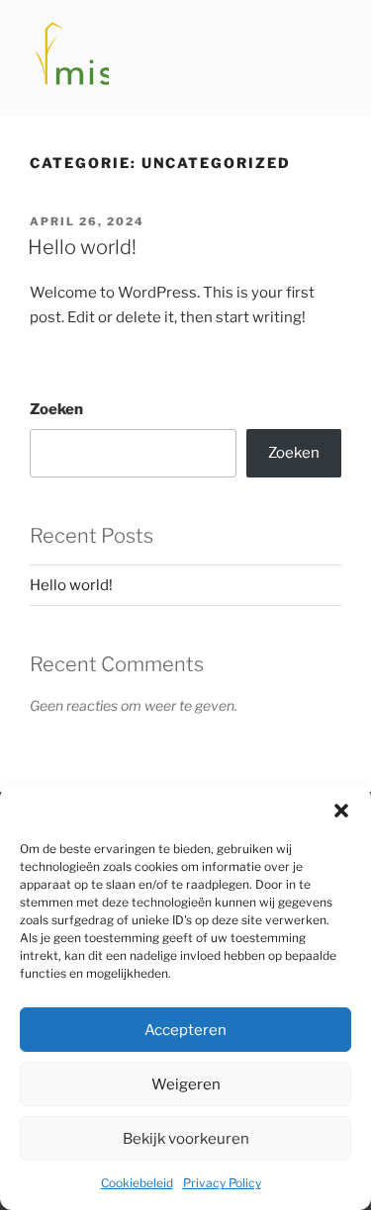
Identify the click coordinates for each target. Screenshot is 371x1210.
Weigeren (186, 1084)
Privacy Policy (222, 1182)
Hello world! (82, 247)
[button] (341, 811)
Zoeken (56, 409)
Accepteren (185, 1030)
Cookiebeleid (137, 1182)
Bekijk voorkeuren (186, 1139)
